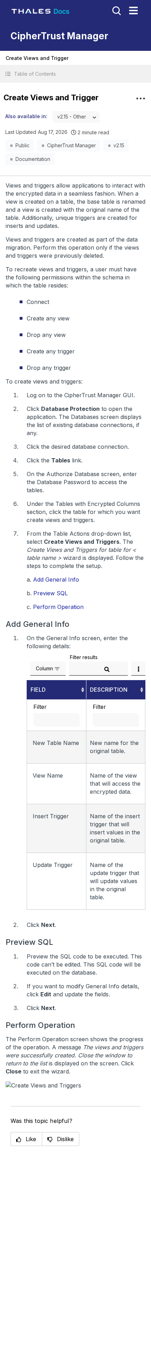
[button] (75, 74)
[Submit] (107, 669)
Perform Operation (58, 606)
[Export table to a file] (138, 669)
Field (38, 689)
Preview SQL (50, 593)
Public (22, 145)
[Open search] (116, 10)
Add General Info (56, 579)
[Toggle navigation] (133, 10)
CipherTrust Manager (71, 145)
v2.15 (118, 145)
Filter (40, 706)
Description (108, 689)
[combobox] (76, 117)
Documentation (32, 159)
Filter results (84, 657)
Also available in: (26, 116)
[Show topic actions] (140, 99)
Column (44, 668)
